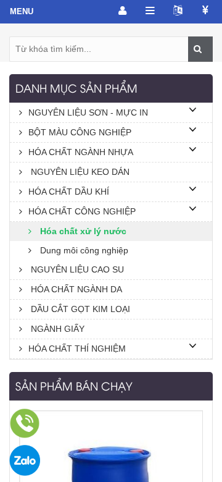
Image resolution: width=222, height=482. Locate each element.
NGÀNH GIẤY (56, 329)
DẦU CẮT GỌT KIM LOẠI (79, 309)
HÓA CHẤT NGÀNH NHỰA (80, 152)
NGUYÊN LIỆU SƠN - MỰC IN (88, 112)
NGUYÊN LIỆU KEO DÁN (79, 172)
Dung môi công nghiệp (83, 250)
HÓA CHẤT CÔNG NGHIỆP (82, 211)
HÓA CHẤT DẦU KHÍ (68, 192)
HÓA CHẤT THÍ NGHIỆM (77, 348)
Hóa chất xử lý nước (82, 231)
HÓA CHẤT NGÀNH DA (75, 289)
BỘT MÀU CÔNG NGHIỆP (79, 132)
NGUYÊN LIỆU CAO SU (76, 269)
